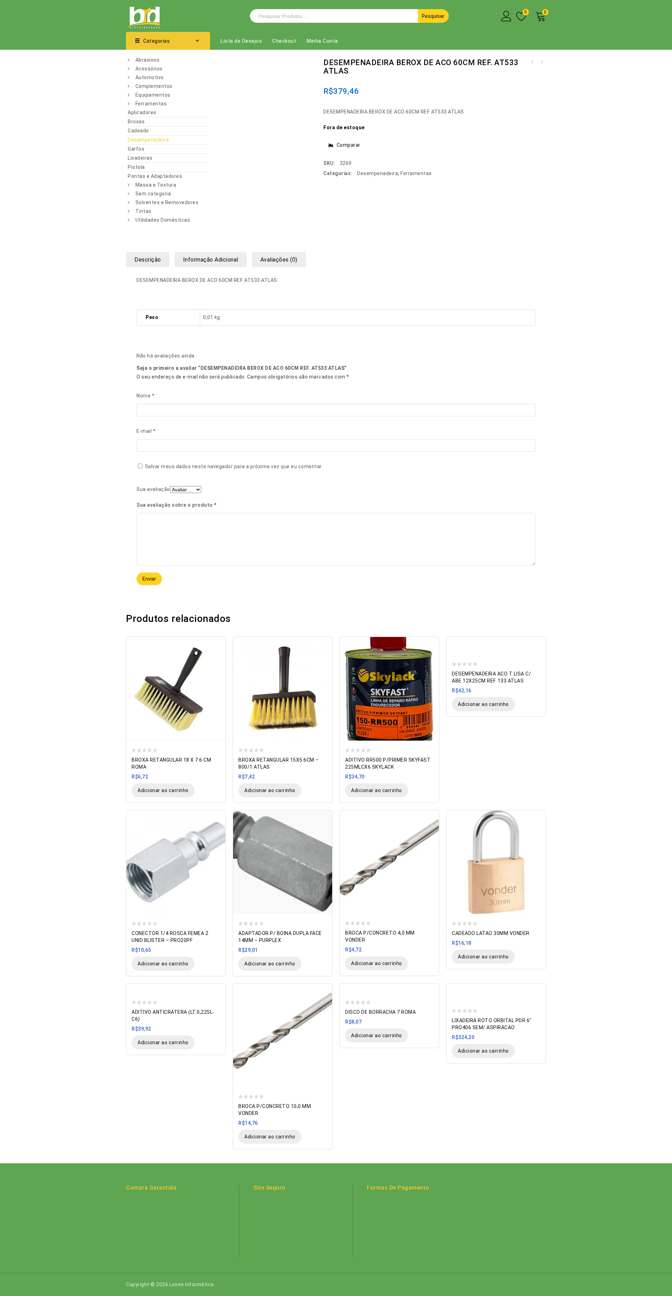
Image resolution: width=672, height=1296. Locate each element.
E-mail (145, 431)
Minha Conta (322, 41)
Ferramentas (151, 103)
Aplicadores (142, 112)
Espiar (217, 643)
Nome (145, 395)
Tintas (143, 211)
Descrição (147, 259)
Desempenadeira (148, 140)
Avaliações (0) (279, 259)
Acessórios (149, 68)
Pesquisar (433, 16)
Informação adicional (210, 259)
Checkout (284, 41)
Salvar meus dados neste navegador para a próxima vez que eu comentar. (234, 466)
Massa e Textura (155, 185)
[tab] (150, 259)
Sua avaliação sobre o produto (176, 505)
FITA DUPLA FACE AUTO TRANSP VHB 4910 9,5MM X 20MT (532, 62)
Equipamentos (152, 95)
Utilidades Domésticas (162, 220)
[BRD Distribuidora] (143, 15)
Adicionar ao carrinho (163, 790)
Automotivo (149, 77)
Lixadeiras (140, 158)
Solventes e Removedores (167, 202)
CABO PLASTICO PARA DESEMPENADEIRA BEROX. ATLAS (541, 62)
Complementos (154, 86)
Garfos (136, 149)
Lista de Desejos (241, 41)
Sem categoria (153, 193)
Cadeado (138, 130)
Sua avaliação (153, 489)
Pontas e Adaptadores (155, 176)
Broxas (136, 121)
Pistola (136, 167)
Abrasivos (147, 60)
